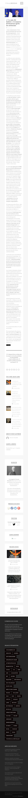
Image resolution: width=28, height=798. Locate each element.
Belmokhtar (9, 666)
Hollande (15, 692)
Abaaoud (8, 653)
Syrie (13, 732)
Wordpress (20, 796)
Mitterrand (9, 705)
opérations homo (11, 712)
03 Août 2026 (17, 388)
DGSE (19, 669)
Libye (7, 702)
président (9, 719)
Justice (8, 699)
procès (15, 715)
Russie (15, 725)
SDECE (7, 732)
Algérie (16, 653)
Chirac (8, 669)
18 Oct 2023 (10, 27)
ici (11, 342)
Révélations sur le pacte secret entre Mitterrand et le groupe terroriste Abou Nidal (13, 784)
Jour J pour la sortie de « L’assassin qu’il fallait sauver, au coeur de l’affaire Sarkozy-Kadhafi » (16, 411)
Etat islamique (10, 682)
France (8, 692)
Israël (19, 696)
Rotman (8, 725)
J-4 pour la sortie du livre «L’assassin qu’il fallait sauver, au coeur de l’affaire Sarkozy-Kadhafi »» (16, 423)
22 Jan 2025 (16, 403)
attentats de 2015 (11, 663)
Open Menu (21, 3)
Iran (13, 696)
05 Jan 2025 (16, 428)
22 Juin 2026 (15, 589)
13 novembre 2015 (10, 649)
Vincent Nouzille (14, 437)
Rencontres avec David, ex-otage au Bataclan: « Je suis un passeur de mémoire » (13, 768)
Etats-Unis (9, 686)
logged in (14, 448)
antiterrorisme (10, 656)
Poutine (8, 715)
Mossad (18, 705)
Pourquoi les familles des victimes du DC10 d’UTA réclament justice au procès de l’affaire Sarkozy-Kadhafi (16, 396)
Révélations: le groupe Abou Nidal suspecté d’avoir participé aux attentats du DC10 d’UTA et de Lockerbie (14, 778)
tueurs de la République (13, 738)
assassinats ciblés (11, 659)
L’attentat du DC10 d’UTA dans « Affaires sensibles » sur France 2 (14, 586)
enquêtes (8, 679)
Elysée (13, 676)
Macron (14, 702)
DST (7, 676)
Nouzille (8, 709)
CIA (14, 669)
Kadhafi (15, 699)
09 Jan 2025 (16, 416)
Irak (7, 696)
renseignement (10, 722)
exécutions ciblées (11, 689)
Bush (17, 666)
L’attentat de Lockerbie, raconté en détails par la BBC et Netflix (14, 561)
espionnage (17, 679)
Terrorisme (9, 735)
